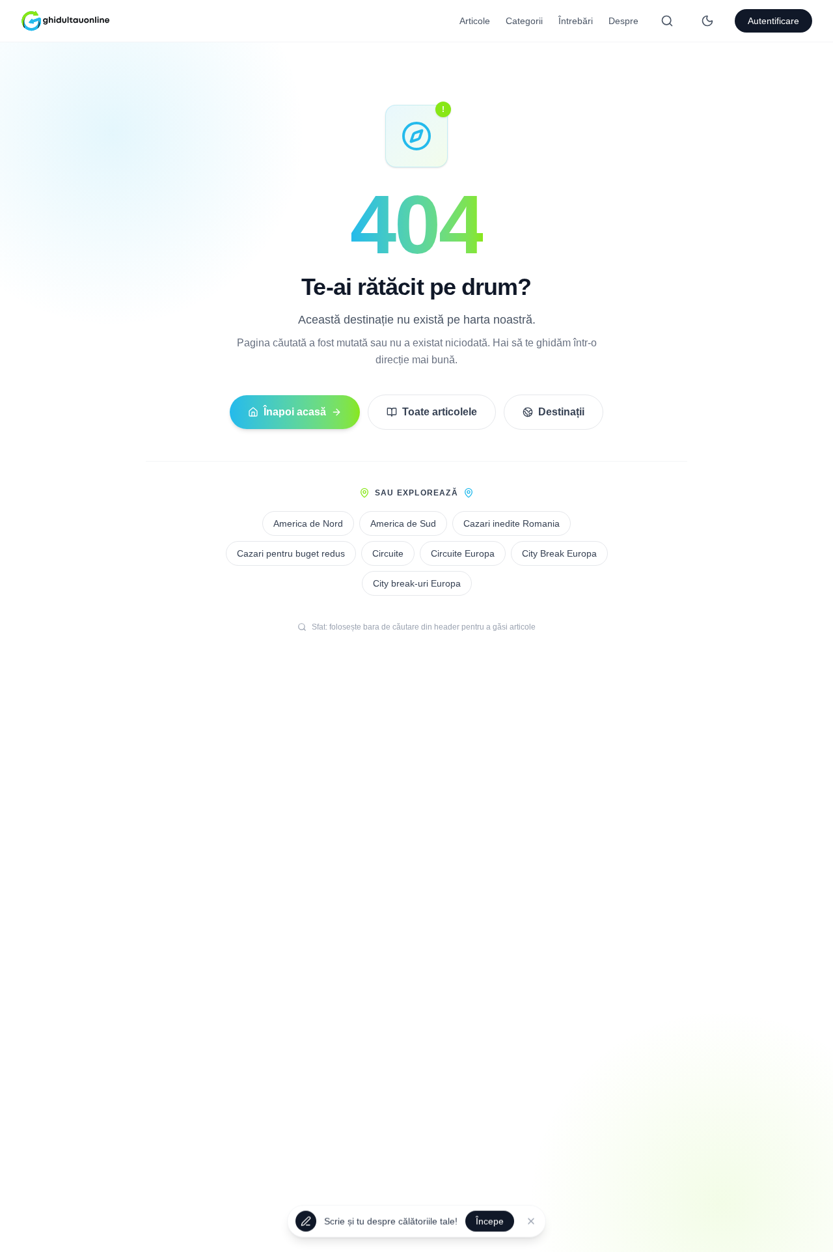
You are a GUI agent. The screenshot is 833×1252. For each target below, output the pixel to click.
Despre (623, 21)
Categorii (524, 21)
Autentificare (773, 21)
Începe (490, 1219)
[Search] (667, 21)
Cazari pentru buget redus (291, 553)
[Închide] (531, 1219)
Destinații (561, 411)
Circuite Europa (463, 553)
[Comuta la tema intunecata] (707, 21)
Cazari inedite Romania (511, 523)
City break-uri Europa (417, 583)
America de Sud (403, 523)
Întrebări (575, 21)
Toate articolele (439, 411)
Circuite (387, 553)
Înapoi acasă (295, 411)
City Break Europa (559, 553)
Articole (474, 21)
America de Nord (308, 523)
